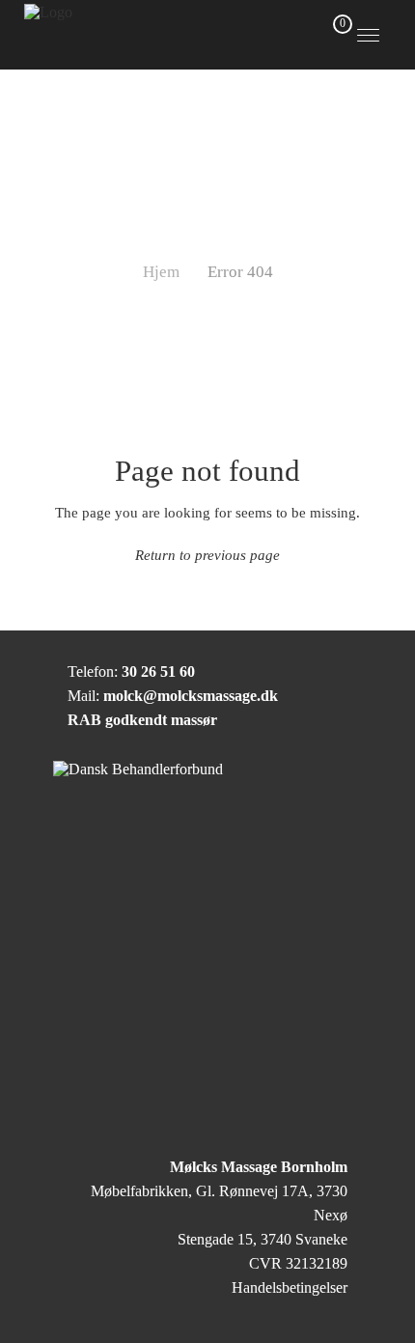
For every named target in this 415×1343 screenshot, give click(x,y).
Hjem (161, 272)
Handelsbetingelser (289, 1287)
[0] (332, 33)
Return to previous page (207, 554)
